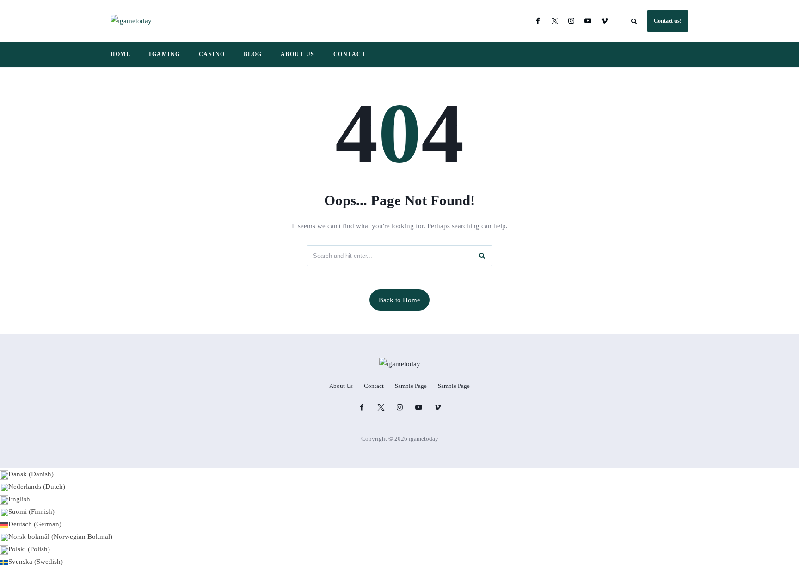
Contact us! (668, 21)
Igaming (164, 54)
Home (120, 54)
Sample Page (411, 385)
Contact (349, 54)
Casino (212, 54)
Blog (253, 54)
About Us (298, 54)
